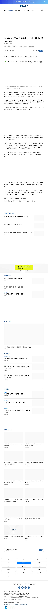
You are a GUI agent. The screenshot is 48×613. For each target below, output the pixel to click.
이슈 (28, 10)
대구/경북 (39, 559)
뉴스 (5, 10)
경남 (24, 572)
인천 (9, 563)
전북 (9, 572)
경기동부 (24, 566)
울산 (9, 566)
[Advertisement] (24, 25)
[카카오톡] (10, 50)
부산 (24, 559)
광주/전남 (24, 563)
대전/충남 (39, 563)
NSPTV (32, 10)
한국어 (5, 602)
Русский (18, 602)
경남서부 (39, 572)
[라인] (13, 50)
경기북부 (8, 569)
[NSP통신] (24, 6)
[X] (7, 50)
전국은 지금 (10, 10)
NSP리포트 (17, 10)
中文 (15, 602)
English (9, 602)
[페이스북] (5, 50)
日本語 (12, 602)
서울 (9, 559)
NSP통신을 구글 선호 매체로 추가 (21, 2)
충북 (39, 569)
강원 (24, 569)
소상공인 (24, 10)
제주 (9, 576)
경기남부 (39, 566)
